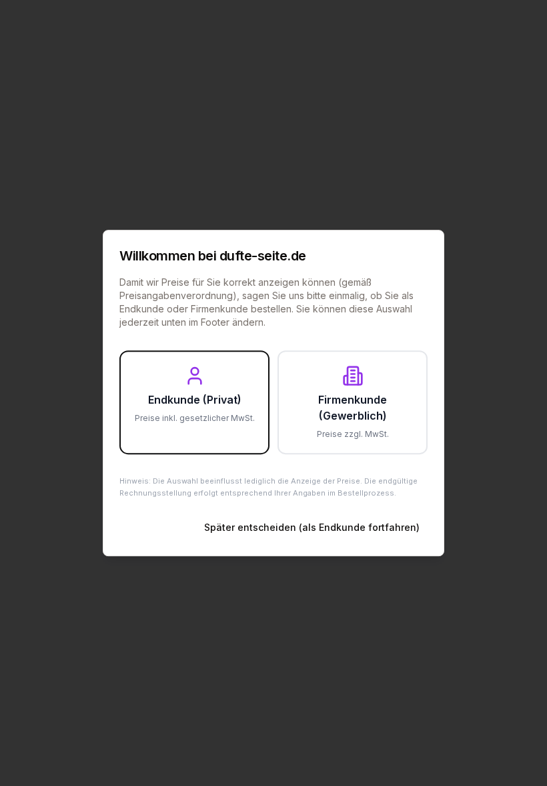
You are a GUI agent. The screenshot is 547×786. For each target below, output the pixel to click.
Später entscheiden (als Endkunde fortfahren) (312, 527)
